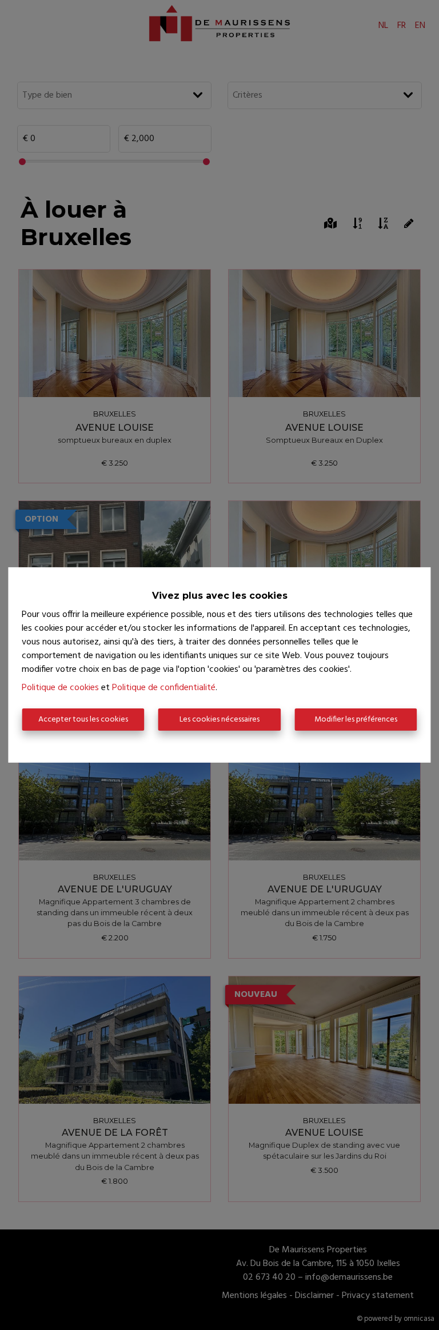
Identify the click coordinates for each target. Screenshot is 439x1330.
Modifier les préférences (355, 719)
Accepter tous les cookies (83, 719)
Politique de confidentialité (163, 687)
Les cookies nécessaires (219, 719)
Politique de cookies (60, 687)
